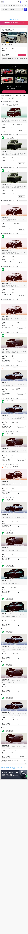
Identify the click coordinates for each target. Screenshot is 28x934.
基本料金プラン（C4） (7, 646)
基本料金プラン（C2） (7, 415)
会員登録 (22, 1)
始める (14, 91)
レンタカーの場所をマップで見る (14, 19)
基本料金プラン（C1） (7, 250)
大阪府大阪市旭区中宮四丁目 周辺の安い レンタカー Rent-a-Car (15, 5)
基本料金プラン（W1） (7, 580)
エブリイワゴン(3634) (7, 44)
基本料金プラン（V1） (7, 349)
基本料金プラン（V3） (7, 679)
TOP (2, 5)
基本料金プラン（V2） (7, 448)
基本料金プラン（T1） (7, 152)
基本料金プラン (5, 119)
